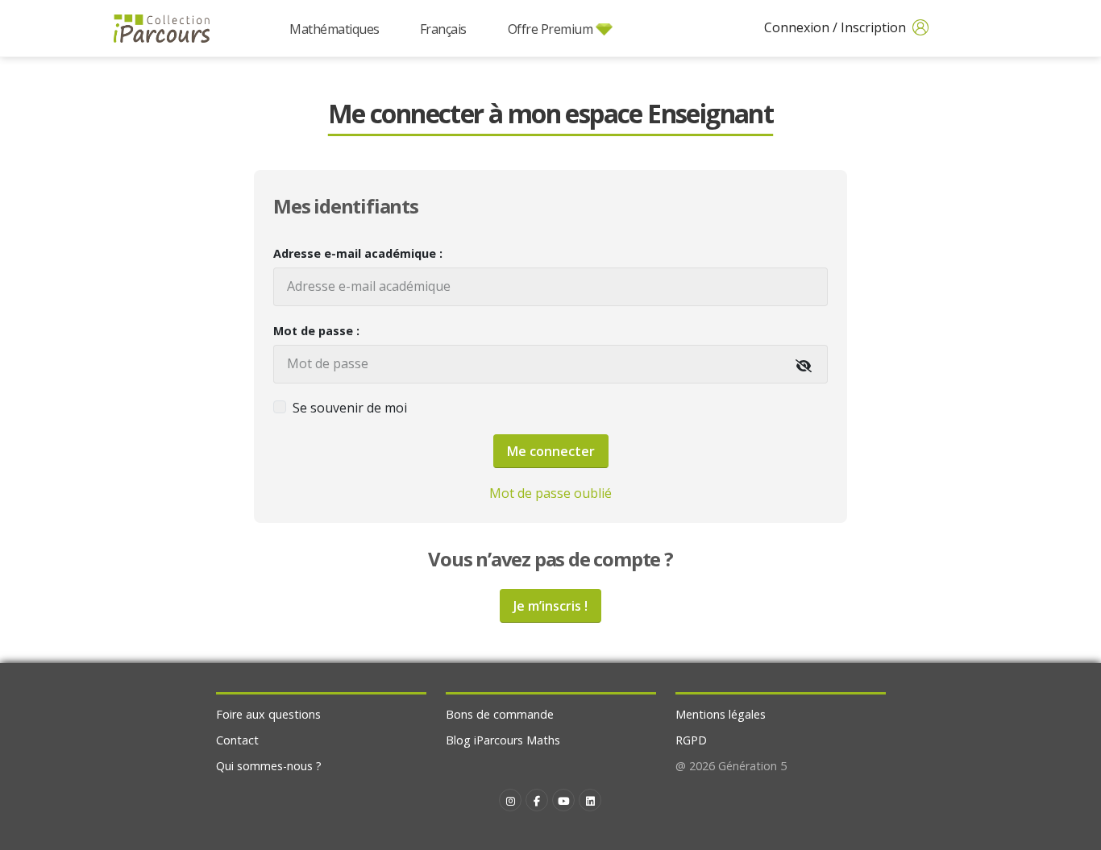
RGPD (691, 740)
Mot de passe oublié (550, 493)
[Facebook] (537, 800)
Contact (237, 740)
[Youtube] (563, 800)
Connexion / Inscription (836, 27)
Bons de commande (500, 714)
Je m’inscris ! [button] (550, 606)
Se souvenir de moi (350, 408)
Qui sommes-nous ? (269, 765)
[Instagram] (510, 800)
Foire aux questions (268, 714)
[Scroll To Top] (1073, 832)
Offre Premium (550, 29)
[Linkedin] (590, 800)
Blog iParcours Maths (503, 740)
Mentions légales (720, 714)
